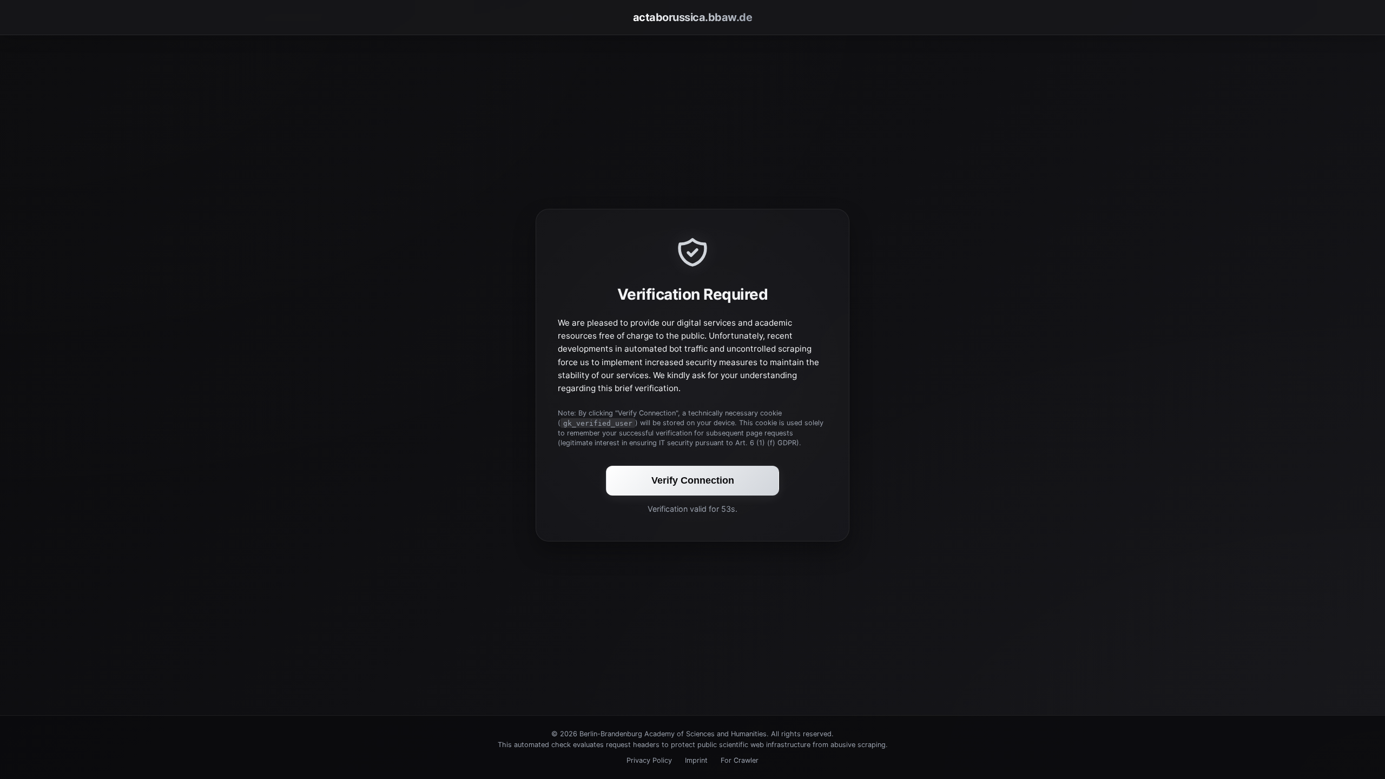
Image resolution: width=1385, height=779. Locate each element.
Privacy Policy (649, 760)
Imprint (696, 760)
